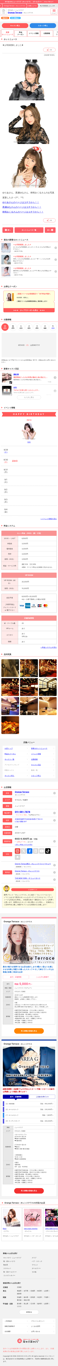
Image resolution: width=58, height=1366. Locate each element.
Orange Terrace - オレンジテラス (14, 6)
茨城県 (19, 1297)
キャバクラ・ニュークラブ (12, 1258)
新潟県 (19, 1304)
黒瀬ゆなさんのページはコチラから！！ (21, 207)
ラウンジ (35, 1265)
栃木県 (26, 1297)
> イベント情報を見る (49, 519)
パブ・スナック (37, 1261)
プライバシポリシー (38, 1321)
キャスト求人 (15, 26)
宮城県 (32, 1291)
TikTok (48, 851)
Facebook (29, 851)
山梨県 (46, 1304)
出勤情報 (34, 759)
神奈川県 (27, 1300)
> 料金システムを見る (49, 647)
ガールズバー (36, 1268)
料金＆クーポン (10, 754)
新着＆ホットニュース (39, 748)
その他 (34, 1272)
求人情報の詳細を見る (29, 1031)
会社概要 (8, 1331)
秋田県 (39, 1291)
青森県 (19, 1291)
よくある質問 (35, 1326)
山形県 (46, 1291)
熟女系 (5, 1265)
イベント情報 (36, 754)
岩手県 (26, 1291)
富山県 (26, 1304)
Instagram (17, 851)
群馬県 (32, 1297)
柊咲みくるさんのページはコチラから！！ (22, 211)
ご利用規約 (8, 1321)
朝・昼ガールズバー (10, 1272)
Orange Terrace (15, 12)
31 (13, 327)
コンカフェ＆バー (9, 1275)
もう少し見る (29, 397)
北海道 (19, 1287)
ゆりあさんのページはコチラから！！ (20, 202)
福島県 (19, 1294)
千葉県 (46, 1297)
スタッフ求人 (43, 26)
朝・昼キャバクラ (9, 1261)
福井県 (39, 1304)
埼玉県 (39, 1297)
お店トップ (9, 748)
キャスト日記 (36, 765)
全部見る (29, 1312)
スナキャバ (7, 1268)
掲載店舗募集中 (10, 1326)
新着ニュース (32, 6)
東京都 (19, 1300)
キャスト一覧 (9, 759)
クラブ (34, 1258)
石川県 (32, 1304)
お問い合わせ (35, 1331)
